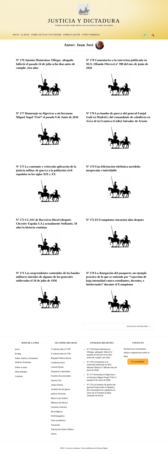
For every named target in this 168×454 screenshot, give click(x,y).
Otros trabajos (91, 34)
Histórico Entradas (23, 362)
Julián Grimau (57, 385)
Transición (55, 425)
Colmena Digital (101, 448)
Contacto (19, 376)
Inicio (16, 34)
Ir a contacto (137, 361)
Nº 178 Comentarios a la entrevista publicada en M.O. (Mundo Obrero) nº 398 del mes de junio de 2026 (102, 366)
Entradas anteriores (139, 326)
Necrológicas (56, 412)
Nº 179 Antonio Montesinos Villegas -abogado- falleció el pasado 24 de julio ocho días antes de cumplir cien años (99, 353)
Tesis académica (58, 420)
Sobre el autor (71, 34)
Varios (53, 434)
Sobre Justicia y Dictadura (46, 34)
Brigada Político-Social (61, 358)
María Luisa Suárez (59, 398)
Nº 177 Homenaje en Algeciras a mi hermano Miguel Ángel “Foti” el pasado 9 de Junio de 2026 (101, 377)
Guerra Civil (56, 380)
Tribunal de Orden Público (62, 429)
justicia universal (58, 394)
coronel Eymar (57, 367)
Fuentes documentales (61, 376)
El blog (25, 34)
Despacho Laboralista (60, 371)
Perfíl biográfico (58, 416)
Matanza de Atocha (59, 403)
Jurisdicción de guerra (60, 389)
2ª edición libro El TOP (61, 354)
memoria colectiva (59, 407)
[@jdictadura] (145, 35)
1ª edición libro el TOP (61, 349)
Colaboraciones (58, 363)
